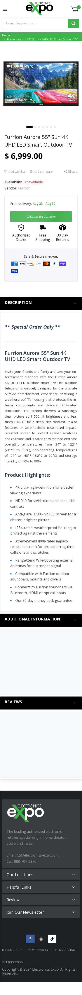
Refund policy (12, 950)
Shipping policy (12, 962)
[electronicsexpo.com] (39, 9)
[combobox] (35, 23)
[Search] (73, 23)
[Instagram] (41, 939)
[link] (73, 958)
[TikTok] (52, 939)
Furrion (24, 188)
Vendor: (10, 188)
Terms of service (66, 950)
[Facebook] (30, 939)
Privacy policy (38, 950)
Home (6, 35)
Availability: (13, 182)
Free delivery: (21, 204)
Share (73, 171)
